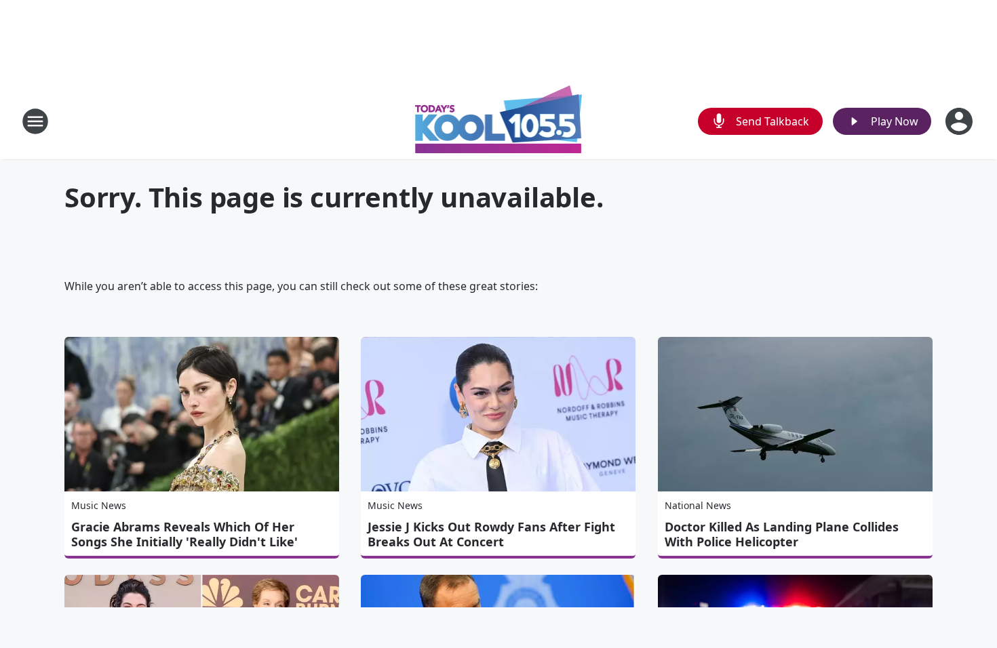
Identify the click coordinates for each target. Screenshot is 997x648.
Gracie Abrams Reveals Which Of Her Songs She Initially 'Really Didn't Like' (184, 534)
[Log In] (960, 121)
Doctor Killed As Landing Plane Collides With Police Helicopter (782, 534)
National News (698, 505)
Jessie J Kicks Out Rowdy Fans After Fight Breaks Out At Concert (491, 534)
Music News (98, 505)
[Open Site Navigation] (35, 121)
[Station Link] (499, 121)
